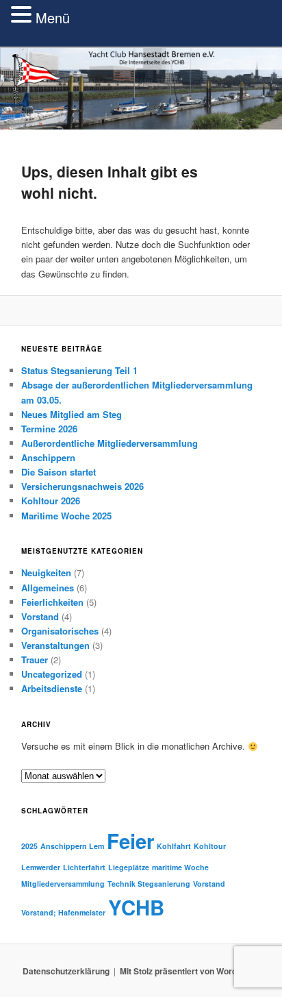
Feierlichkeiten (67, 606)
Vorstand (55, 620)
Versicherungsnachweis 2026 (97, 490)
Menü (53, 17)
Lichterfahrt (99, 886)
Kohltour (225, 865)
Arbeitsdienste (66, 693)
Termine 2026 (64, 432)
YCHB (151, 925)
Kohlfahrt (189, 865)
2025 (44, 865)
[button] (23, 15)
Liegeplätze (143, 886)
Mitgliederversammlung (78, 903)
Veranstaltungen (70, 649)
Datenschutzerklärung (66, 990)
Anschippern (63, 461)
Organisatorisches (75, 634)
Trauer (49, 663)
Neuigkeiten (61, 577)
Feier (145, 860)
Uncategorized (66, 678)
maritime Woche (195, 886)
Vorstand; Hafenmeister (78, 931)
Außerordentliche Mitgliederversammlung (124, 447)
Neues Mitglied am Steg (86, 418)
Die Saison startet (73, 475)
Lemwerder (55, 886)
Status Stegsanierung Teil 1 (94, 374)
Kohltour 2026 (65, 505)
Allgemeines (62, 591)
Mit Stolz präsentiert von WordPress (190, 990)
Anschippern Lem (87, 865)
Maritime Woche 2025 (81, 519)
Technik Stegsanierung (164, 903)
